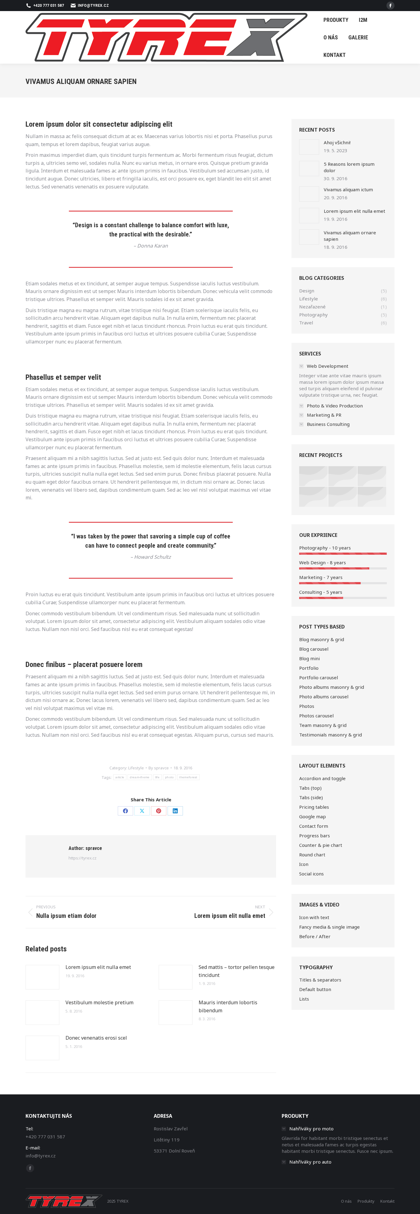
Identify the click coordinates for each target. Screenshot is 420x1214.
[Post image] (42, 977)
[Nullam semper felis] (343, 476)
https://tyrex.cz (83, 858)
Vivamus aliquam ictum (348, 189)
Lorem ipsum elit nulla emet (98, 967)
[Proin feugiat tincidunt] (372, 497)
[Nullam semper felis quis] (313, 497)
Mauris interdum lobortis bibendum (228, 1006)
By (159, 768)
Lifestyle (136, 768)
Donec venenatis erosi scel (96, 1037)
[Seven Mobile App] (313, 476)
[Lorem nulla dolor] (343, 497)
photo (169, 777)
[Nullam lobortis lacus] (372, 476)
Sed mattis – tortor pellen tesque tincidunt (237, 971)
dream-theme (139, 777)
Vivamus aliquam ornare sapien (350, 235)
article (119, 777)
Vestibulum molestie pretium (99, 1002)
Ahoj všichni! (337, 142)
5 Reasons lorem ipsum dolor (349, 167)
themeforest (188, 777)
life (157, 777)
